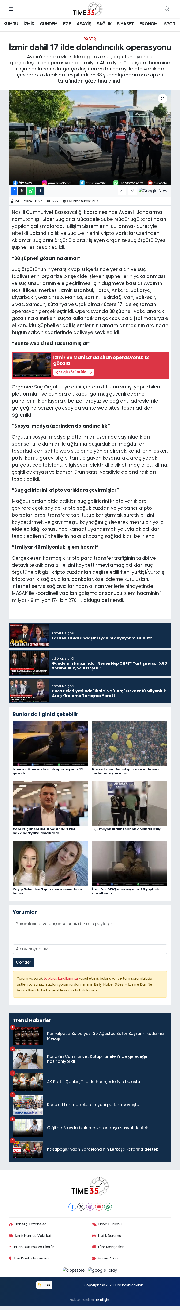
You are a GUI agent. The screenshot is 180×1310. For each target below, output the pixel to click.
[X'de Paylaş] (22, 191)
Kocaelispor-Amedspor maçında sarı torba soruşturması (125, 771)
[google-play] (102, 1270)
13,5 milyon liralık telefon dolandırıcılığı (127, 829)
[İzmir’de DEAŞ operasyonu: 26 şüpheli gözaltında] (130, 863)
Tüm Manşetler (111, 1246)
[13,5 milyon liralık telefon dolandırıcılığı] (130, 803)
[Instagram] (90, 1207)
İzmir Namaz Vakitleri (33, 1235)
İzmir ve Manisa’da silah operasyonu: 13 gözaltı (48, 771)
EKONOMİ (149, 24)
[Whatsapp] (108, 1207)
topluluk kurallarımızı (61, 978)
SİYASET (125, 24)
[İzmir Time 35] (88, 9)
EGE (67, 24)
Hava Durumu (110, 1224)
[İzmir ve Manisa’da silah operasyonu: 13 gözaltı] (50, 743)
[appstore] (74, 1270)
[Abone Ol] (154, 190)
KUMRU (11, 24)
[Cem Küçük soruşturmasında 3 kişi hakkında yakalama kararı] (50, 803)
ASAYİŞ (84, 24)
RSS (46, 1284)
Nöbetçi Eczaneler (30, 1224)
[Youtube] (99, 1207)
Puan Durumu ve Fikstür (34, 1246)
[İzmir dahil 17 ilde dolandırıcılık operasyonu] (90, 137)
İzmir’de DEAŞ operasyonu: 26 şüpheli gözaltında (125, 891)
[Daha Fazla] (40, 191)
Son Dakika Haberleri (31, 1258)
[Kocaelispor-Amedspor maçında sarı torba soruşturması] (130, 743)
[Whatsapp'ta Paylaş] (31, 191)
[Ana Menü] (11, 9)
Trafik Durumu (109, 1235)
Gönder (23, 962)
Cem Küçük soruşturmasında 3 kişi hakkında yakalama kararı (44, 831)
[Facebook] (72, 1207)
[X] (81, 1207)
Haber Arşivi (108, 1258)
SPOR (169, 24)
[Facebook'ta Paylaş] (14, 191)
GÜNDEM (48, 24)
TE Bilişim (102, 1299)
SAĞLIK (104, 24)
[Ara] (166, 9)
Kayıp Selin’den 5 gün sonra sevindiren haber (47, 891)
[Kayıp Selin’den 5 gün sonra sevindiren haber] (50, 863)
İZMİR (29, 24)
